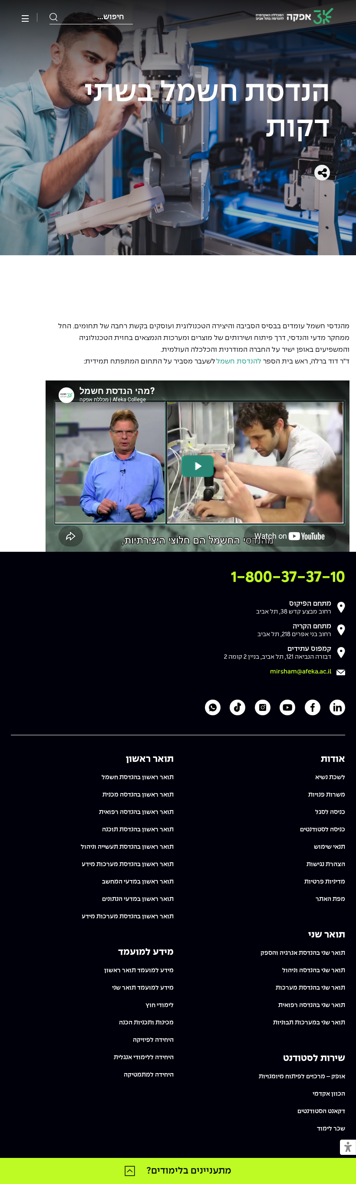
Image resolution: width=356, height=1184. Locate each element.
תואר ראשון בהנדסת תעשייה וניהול (127, 847)
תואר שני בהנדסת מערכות (310, 988)
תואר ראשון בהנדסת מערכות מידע (128, 864)
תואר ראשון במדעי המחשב (138, 882)
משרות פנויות (326, 795)
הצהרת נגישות (326, 864)
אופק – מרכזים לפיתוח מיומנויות (302, 1077)
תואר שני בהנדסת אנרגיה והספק (302, 953)
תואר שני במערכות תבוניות (309, 1023)
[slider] (157, 540)
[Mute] (274, 540)
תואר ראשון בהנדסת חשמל (138, 777)
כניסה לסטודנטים (322, 830)
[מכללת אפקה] (294, 17)
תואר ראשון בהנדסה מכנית (138, 795)
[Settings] (323, 540)
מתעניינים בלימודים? (188, 1171)
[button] (348, 1148)
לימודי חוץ (159, 1005)
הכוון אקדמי (329, 1094)
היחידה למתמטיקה (149, 1075)
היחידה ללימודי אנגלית (144, 1057)
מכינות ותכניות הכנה (146, 1023)
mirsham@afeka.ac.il (300, 672)
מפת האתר (330, 899)
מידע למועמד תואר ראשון (139, 970)
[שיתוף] (322, 172)
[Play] (57, 540)
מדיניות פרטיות (324, 882)
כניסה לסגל (330, 812)
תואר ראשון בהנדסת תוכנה (138, 830)
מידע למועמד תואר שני (143, 988)
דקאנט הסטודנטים (321, 1111)
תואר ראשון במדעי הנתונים (138, 899)
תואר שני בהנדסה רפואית (311, 1005)
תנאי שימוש (329, 847)
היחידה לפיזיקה (153, 1040)
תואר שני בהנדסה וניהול (313, 970)
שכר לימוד (331, 1129)
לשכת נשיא (330, 777)
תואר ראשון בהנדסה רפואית (136, 812)
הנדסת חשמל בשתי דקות (207, 111)
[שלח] (53, 17)
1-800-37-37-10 (288, 577)
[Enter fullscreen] (338, 540)
